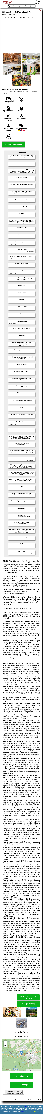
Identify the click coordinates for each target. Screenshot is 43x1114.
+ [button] (5, 1042)
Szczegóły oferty (21, 1076)
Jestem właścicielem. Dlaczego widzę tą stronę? (14, 1092)
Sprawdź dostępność (13, 144)
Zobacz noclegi (21, 1085)
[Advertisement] (21, 35)
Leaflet (28, 1070)
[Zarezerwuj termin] (40, 10)
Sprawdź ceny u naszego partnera (28, 997)
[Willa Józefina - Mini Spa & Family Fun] (12, 58)
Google (25, 1106)
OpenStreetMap (36, 1070)
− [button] (5, 1045)
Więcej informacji (28, 1004)
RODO (22, 1111)
